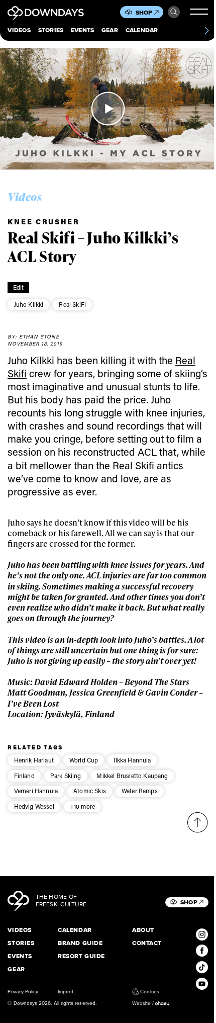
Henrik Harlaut (34, 760)
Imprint (65, 991)
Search (174, 12)
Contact (147, 944)
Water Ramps (140, 791)
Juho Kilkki (29, 304)
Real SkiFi (72, 304)
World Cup (83, 760)
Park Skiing (65, 776)
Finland (24, 776)
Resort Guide (81, 957)
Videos (19, 31)
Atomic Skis (89, 791)
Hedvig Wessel (34, 806)
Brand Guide (80, 944)
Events (82, 31)
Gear (109, 31)
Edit (18, 287)
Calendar (142, 31)
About (143, 930)
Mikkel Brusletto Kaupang (132, 776)
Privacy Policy (23, 991)
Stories (51, 31)
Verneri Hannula (36, 791)
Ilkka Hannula (132, 760)
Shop (144, 12)
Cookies (149, 991)
